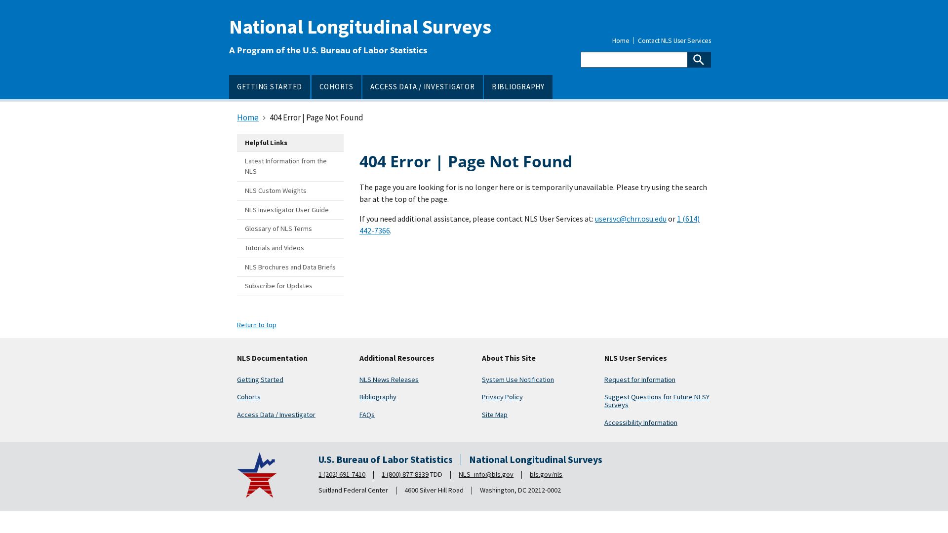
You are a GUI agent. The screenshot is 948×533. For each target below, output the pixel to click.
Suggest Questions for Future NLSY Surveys (657, 400)
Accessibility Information (640, 422)
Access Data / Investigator (276, 414)
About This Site (509, 358)
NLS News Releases (389, 379)
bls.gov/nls (546, 474)
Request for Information (639, 379)
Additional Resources (396, 358)
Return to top (256, 324)
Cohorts (249, 396)
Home (621, 41)
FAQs (367, 414)
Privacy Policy (502, 396)
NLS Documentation (272, 358)
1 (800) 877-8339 (405, 474)
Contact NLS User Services (674, 41)
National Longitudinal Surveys (360, 26)
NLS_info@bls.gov (486, 474)
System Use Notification (518, 379)
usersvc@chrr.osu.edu (631, 219)
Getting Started (260, 379)
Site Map (495, 414)
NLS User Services (635, 358)
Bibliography (377, 396)
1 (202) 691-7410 (341, 474)
